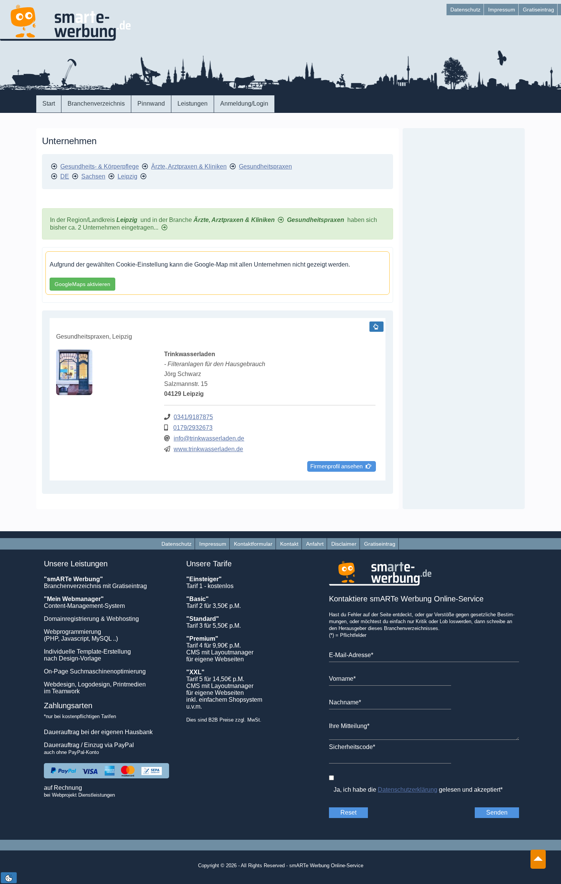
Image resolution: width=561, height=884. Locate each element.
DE (64, 176)
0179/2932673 (193, 427)
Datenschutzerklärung (407, 789)
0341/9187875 (193, 417)
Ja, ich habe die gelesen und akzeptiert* (418, 789)
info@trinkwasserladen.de (209, 438)
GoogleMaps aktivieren (82, 284)
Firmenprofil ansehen (338, 466)
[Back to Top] (538, 855)
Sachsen (93, 176)
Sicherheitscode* (352, 747)
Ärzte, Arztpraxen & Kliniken (189, 166)
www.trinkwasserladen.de (208, 449)
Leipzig (127, 176)
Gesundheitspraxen (265, 166)
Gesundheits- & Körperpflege (99, 166)
